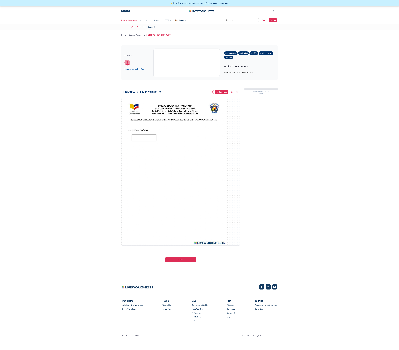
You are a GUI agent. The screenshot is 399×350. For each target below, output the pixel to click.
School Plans (167, 309)
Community (231, 309)
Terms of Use (246, 336)
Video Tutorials (197, 309)
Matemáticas (230, 53)
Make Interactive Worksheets (132, 305)
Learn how (224, 3)
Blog (228, 317)
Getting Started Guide (200, 305)
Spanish (228, 57)
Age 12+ (254, 53)
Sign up (273, 20)
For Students (196, 317)
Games (181, 20)
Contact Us (259, 309)
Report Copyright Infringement (266, 305)
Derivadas (243, 53)
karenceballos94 (134, 69)
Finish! (180, 260)
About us (230, 305)
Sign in (264, 20)
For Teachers (196, 313)
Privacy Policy (258, 336)
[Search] (227, 20)
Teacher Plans (167, 305)
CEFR (167, 20)
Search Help (231, 313)
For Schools (196, 321)
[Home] (201, 11)
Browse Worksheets (129, 20)
